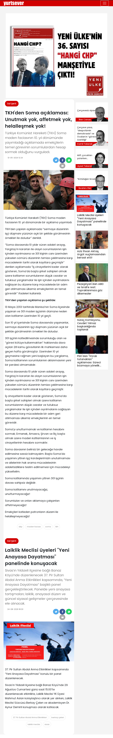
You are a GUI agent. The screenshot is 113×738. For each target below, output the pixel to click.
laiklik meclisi (34, 724)
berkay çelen (57, 717)
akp (20, 526)
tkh (56, 526)
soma (48, 526)
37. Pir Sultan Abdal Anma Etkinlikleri (30, 717)
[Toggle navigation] (104, 3)
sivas (47, 724)
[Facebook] (62, 160)
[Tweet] (56, 160)
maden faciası (34, 526)
